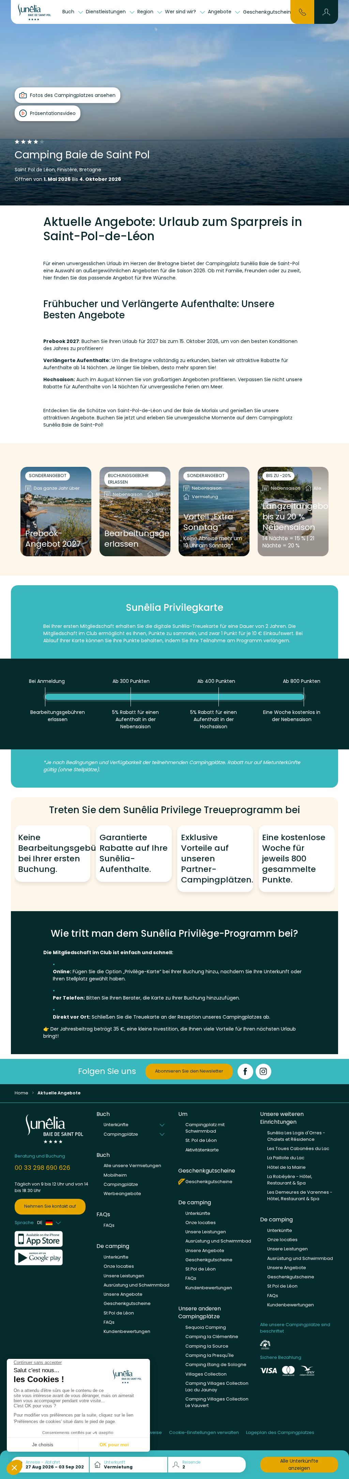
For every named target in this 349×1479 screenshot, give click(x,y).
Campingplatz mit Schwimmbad (205, 1128)
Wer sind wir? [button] (181, 11)
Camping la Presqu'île (209, 1355)
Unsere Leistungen (124, 1276)
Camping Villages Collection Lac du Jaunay (216, 1386)
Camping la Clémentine (211, 1336)
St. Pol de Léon (201, 1140)
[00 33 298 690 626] (302, 11)
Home (21, 1093)
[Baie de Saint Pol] (36, 12)
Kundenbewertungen (127, 1331)
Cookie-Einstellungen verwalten (204, 1432)
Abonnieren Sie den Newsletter (189, 1071)
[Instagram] (263, 1071)
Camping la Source (206, 1346)
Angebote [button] (220, 11)
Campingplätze (121, 1184)
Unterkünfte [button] (116, 1125)
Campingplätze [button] (121, 1134)
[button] (326, 12)
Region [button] (146, 11)
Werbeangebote (122, 1193)
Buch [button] (69, 11)
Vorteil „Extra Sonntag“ (208, 522)
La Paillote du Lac (285, 1158)
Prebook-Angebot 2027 (53, 538)
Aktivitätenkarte (202, 1150)
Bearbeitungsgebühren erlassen (135, 538)
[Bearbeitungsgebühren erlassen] (135, 512)
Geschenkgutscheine (268, 12)
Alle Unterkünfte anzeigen (299, 1464)
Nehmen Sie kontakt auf (50, 1206)
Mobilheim (115, 1175)
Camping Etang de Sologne (215, 1364)
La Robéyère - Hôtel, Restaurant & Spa (289, 1180)
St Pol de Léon (119, 1313)
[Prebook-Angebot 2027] (55, 512)
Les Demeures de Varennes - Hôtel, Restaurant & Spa (299, 1195)
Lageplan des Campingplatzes (280, 1432)
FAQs (109, 1225)
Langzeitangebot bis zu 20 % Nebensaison (293, 516)
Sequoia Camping (205, 1327)
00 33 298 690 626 (42, 1167)
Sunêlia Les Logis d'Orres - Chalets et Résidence (296, 1136)
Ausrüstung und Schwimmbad (136, 1285)
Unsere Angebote (123, 1294)
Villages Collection (206, 1374)
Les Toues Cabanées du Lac (298, 1148)
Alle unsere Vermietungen (132, 1165)
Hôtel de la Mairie (286, 1167)
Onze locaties (119, 1266)
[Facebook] (245, 1071)
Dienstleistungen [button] (106, 11)
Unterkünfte (116, 1257)
